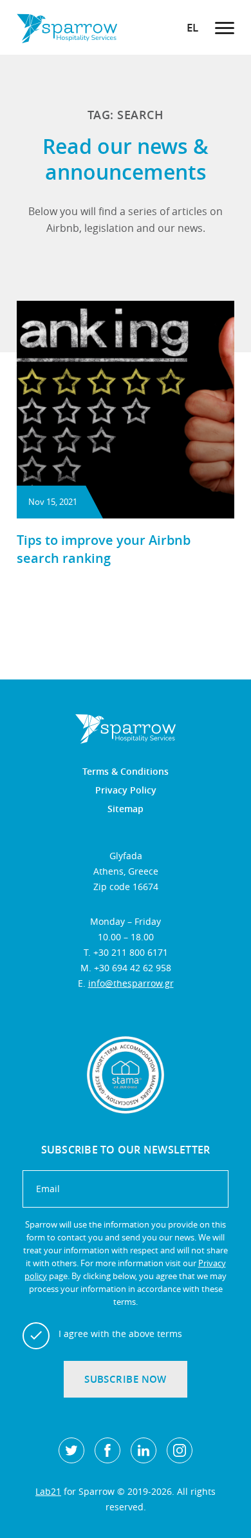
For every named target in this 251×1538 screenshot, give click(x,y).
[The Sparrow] (67, 27)
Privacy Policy (125, 790)
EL (192, 27)
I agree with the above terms (120, 1334)
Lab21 (48, 1491)
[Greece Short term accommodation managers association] (125, 1075)
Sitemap (125, 809)
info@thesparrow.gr (131, 983)
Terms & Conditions (125, 771)
